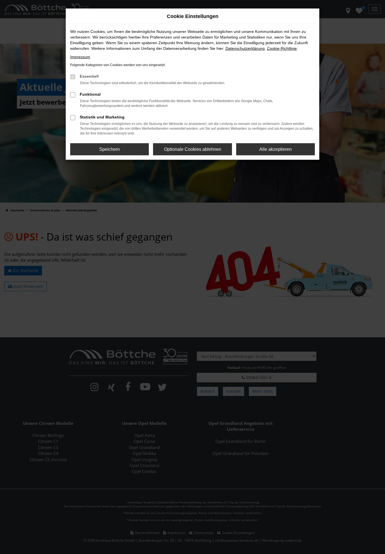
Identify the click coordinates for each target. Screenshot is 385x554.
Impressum (80, 57)
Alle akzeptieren (275, 149)
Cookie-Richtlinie (282, 48)
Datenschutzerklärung (245, 48)
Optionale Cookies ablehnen (192, 149)
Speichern (109, 149)
